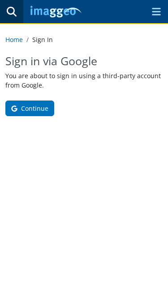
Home (14, 39)
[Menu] (156, 11)
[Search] (11, 11)
